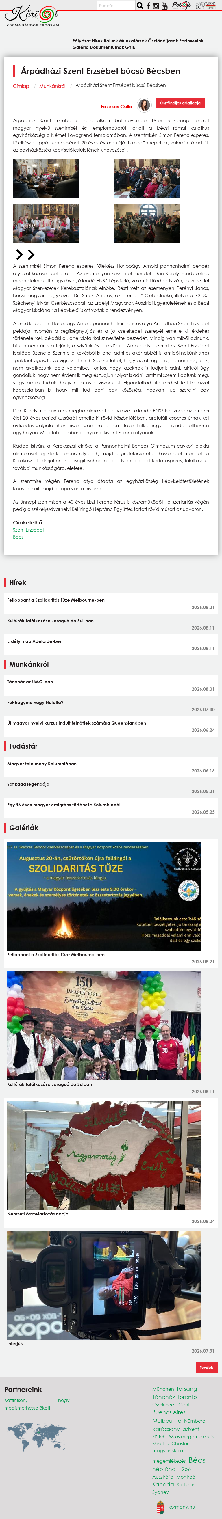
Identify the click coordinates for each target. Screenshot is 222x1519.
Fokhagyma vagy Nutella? (35, 702)
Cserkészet (163, 1404)
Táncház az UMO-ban (30, 681)
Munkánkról (52, 86)
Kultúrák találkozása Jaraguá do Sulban (49, 1084)
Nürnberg (195, 1421)
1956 (184, 1469)
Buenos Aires (168, 1412)
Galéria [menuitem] (81, 46)
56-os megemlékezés (191, 1437)
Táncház (163, 1396)
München (163, 1389)
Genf (184, 1404)
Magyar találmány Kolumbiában (42, 763)
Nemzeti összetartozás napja (38, 1213)
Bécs (18, 537)
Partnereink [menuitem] (191, 40)
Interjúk (15, 1343)
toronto (187, 1396)
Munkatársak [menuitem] (133, 40)
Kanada (163, 1484)
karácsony (166, 1428)
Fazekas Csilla (116, 106)
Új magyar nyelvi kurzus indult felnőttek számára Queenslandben (76, 722)
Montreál (186, 1477)
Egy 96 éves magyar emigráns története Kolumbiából (64, 804)
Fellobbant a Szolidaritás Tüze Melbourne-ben (56, 599)
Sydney (160, 1492)
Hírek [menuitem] (97, 40)
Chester (179, 1443)
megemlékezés (169, 1461)
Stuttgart (186, 1484)
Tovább (207, 1367)
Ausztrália (162, 1477)
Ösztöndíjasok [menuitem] (163, 40)
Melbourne (166, 1420)
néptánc (163, 1469)
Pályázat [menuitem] (82, 40)
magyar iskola (167, 1450)
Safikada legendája (28, 784)
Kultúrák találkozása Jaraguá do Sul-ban (50, 620)
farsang (187, 1388)
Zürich (159, 1437)
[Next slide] (30, 255)
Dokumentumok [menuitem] (107, 46)
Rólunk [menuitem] (111, 40)
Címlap (21, 86)
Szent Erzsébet (28, 530)
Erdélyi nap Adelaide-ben (34, 641)
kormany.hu (182, 1506)
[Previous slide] (19, 255)
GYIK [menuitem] (130, 46)
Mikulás (160, 1443)
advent (191, 1429)
